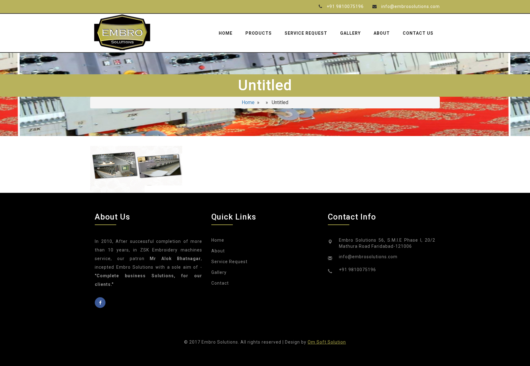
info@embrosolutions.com (410, 6)
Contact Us (418, 33)
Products (258, 33)
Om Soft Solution (327, 342)
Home (225, 33)
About (382, 33)
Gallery (350, 33)
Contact (220, 283)
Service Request (306, 33)
